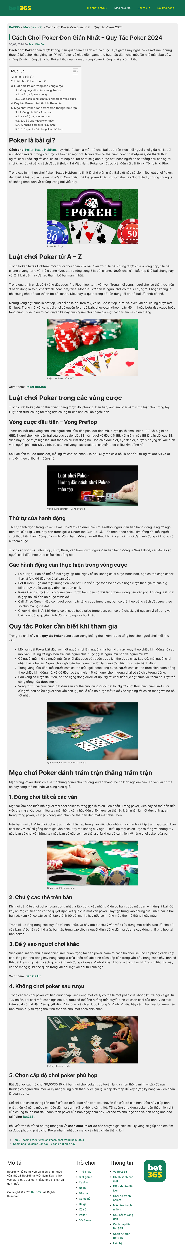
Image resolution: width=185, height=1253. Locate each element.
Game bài (85, 1198)
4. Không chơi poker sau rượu (38, 124)
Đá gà (83, 1204)
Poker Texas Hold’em (40, 149)
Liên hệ (117, 1243)
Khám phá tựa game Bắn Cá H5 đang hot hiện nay (44, 1143)
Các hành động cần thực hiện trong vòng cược (48, 98)
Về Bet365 (120, 1171)
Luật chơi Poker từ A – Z (30, 81)
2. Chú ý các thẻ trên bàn (35, 116)
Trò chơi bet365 (97, 8)
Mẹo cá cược (122, 8)
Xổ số (82, 1209)
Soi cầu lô (144, 8)
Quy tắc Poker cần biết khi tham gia (38, 103)
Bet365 (14, 27)
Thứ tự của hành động (34, 94)
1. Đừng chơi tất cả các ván (36, 112)
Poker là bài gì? (23, 76)
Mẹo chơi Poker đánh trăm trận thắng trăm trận (46, 108)
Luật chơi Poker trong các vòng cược (39, 86)
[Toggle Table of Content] (73, 71)
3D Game (85, 1220)
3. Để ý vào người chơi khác (37, 120)
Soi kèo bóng (165, 8)
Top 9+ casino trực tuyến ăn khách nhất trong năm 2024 (48, 1139)
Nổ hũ (83, 1188)
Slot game (85, 1177)
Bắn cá (83, 1193)
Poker (83, 1215)
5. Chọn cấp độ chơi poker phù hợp (42, 129)
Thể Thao (85, 1171)
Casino (83, 1182)
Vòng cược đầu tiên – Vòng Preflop (40, 90)
